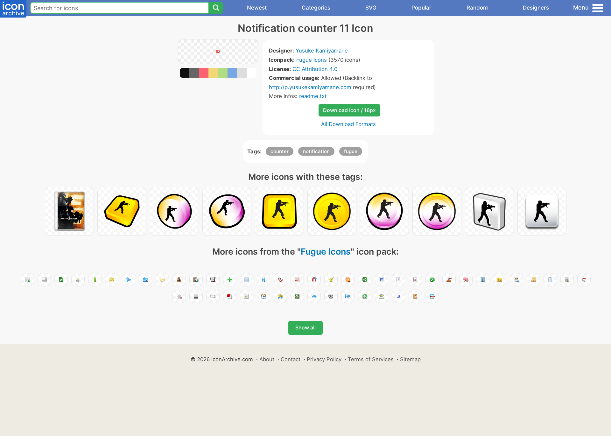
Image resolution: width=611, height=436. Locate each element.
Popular (421, 7)
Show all (305, 327)
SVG (370, 7)
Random (477, 7)
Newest (257, 7)
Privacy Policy (324, 359)
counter (279, 151)
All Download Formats (348, 124)
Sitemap (410, 359)
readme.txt (313, 96)
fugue (350, 151)
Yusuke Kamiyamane (322, 50)
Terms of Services (371, 359)
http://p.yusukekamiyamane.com (310, 87)
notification (316, 151)
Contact (290, 359)
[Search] (215, 8)
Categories (316, 7)
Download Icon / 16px (349, 110)
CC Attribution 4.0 (314, 69)
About (266, 359)
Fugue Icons (311, 60)
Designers (536, 7)
